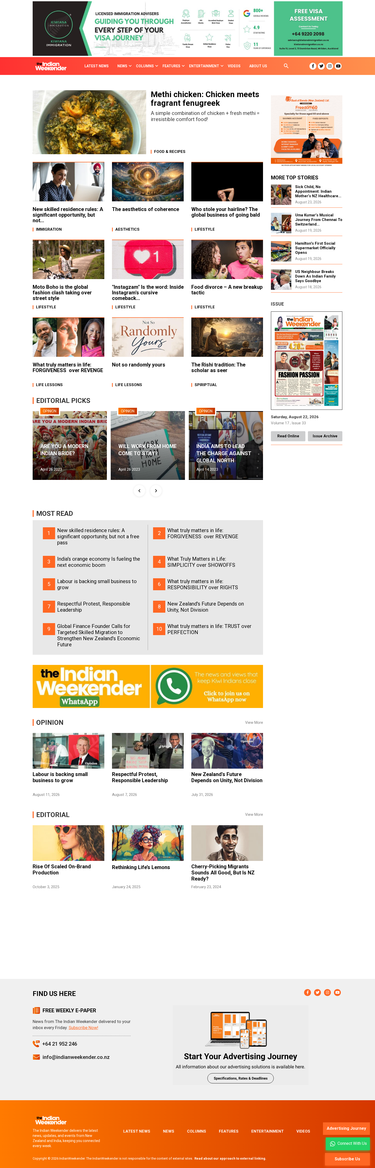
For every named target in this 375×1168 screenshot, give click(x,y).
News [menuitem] (122, 66)
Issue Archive (325, 436)
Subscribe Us (347, 1159)
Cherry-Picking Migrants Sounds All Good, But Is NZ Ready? (223, 872)
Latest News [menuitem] (96, 66)
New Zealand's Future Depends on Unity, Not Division (226, 777)
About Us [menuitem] (258, 66)
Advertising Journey (346, 1128)
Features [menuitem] (171, 66)
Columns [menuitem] (145, 66)
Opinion (49, 411)
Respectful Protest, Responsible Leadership (140, 777)
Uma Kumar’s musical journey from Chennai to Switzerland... (318, 220)
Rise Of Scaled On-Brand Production (62, 869)
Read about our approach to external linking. (230, 1158)
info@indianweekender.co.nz (76, 1057)
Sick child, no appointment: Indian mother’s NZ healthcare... (318, 191)
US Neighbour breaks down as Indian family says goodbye (315, 276)
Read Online (288, 436)
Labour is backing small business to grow (60, 777)
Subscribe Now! (83, 1027)
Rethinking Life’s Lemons (141, 867)
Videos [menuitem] (234, 66)
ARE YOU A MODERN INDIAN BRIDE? (64, 449)
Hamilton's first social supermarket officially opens (315, 248)
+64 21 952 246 (59, 1044)
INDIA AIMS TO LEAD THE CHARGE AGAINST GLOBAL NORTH (223, 453)
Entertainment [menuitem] (204, 66)
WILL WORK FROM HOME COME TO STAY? (147, 449)
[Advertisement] (148, 940)
